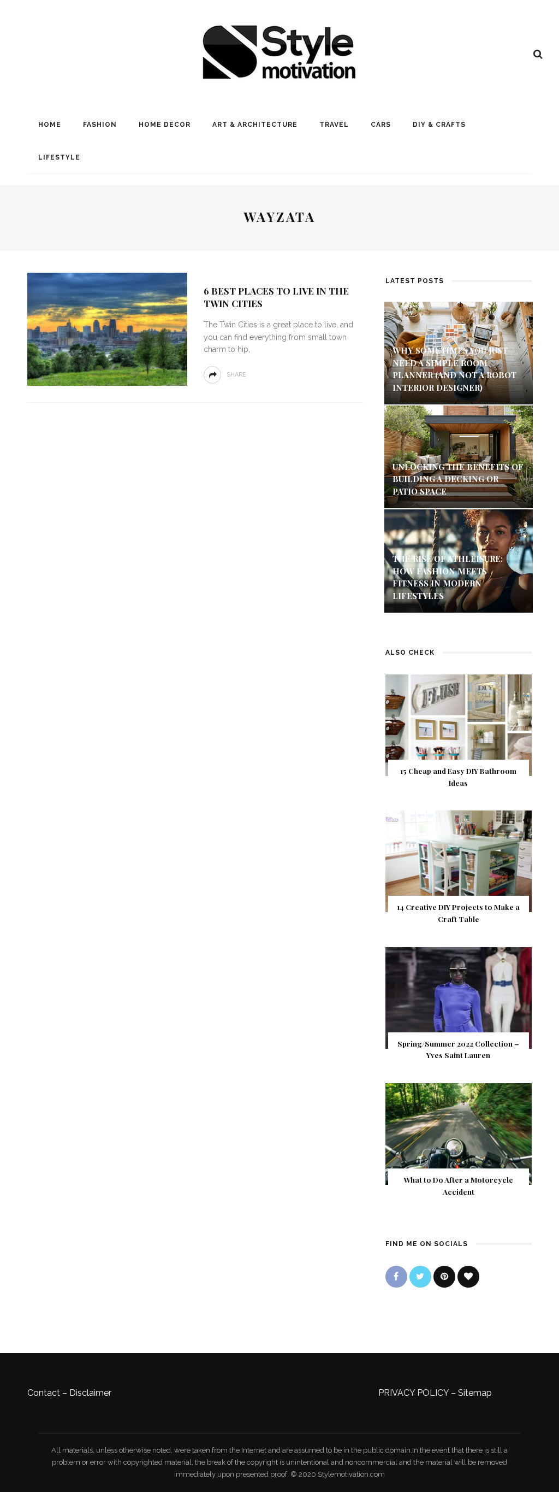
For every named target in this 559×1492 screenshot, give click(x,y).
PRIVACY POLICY (413, 1393)
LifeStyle (59, 157)
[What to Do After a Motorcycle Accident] (458, 1133)
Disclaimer (90, 1393)
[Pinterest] (444, 1277)
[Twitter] (420, 1277)
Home (49, 124)
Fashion (100, 124)
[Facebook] (396, 1277)
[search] (538, 54)
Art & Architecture (255, 124)
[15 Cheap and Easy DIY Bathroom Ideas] (458, 724)
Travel (334, 124)
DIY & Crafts (439, 124)
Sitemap (475, 1393)
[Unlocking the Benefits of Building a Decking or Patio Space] (458, 456)
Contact (43, 1393)
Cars (381, 124)
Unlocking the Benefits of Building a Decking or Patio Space (458, 479)
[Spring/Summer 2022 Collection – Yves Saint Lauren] (458, 997)
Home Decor (165, 124)
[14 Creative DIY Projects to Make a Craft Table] (458, 861)
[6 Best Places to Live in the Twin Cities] (106, 329)
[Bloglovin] (468, 1277)
